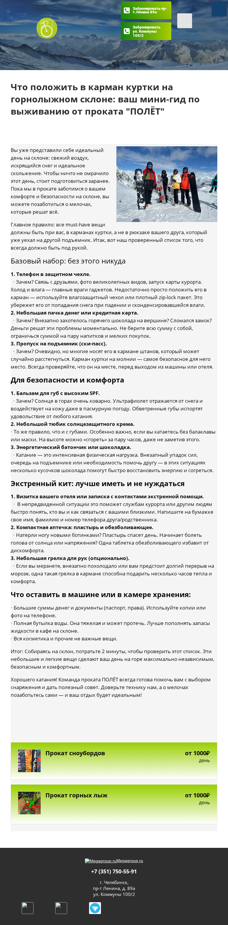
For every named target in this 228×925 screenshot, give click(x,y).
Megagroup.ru (129, 860)
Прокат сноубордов (75, 753)
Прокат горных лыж (76, 795)
